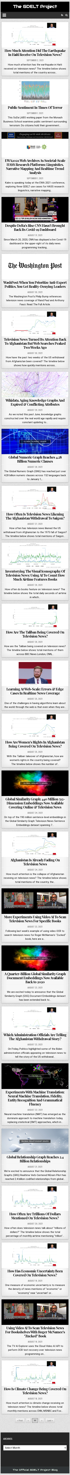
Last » (50, 1420)
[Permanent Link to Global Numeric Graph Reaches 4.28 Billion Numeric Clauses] (35, 441)
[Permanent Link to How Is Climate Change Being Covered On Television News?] (35, 1373)
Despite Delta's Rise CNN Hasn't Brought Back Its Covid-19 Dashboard (35, 227)
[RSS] (62, 15)
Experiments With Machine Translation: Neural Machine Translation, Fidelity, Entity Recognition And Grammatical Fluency (35, 1098)
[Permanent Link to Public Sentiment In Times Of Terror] (35, 92)
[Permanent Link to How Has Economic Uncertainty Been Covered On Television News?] (35, 1255)
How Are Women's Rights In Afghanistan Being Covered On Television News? (35, 744)
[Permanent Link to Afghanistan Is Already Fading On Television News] (35, 844)
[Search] (66, 15)
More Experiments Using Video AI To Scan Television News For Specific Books (35, 919)
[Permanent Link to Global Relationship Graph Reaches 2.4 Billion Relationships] (35, 1141)
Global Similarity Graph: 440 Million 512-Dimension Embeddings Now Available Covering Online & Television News (35, 803)
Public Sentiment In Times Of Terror (35, 107)
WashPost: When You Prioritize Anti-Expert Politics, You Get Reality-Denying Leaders (35, 284)
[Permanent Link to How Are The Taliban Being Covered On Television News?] (35, 616)
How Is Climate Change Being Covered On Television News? (35, 1391)
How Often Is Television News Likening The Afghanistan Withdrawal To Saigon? (35, 516)
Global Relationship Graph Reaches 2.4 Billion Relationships (35, 1159)
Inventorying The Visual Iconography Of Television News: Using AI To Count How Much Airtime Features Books (35, 575)
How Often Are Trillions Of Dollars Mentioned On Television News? (35, 1216)
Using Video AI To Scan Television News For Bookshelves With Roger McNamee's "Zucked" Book (35, 1332)
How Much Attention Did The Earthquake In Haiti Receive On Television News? (35, 52)
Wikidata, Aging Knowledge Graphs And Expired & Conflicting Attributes (35, 402)
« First (20, 1420)
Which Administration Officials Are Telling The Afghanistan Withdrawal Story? (35, 1036)
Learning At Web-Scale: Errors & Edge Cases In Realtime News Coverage (35, 691)
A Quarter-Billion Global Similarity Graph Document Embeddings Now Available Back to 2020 (35, 977)
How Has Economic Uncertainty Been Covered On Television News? (35, 1273)
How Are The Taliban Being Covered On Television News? (35, 634)
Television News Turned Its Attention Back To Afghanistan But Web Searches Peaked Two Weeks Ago (35, 343)
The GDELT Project (35, 6)
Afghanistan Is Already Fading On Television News (35, 862)
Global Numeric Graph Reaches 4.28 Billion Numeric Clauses (35, 459)
